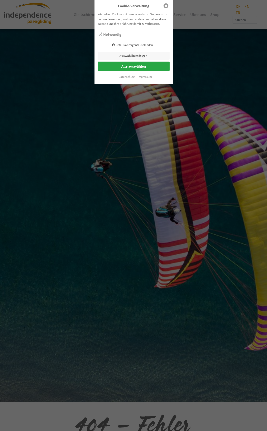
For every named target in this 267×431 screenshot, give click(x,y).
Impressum (145, 77)
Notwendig (112, 34)
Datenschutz (126, 77)
